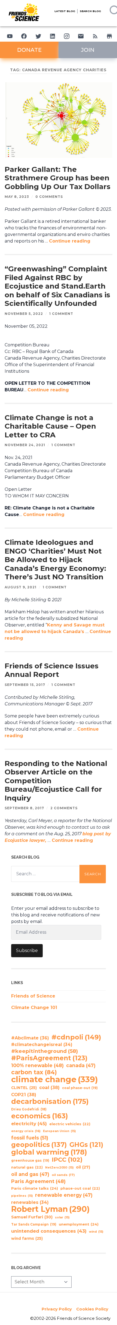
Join (87, 50)
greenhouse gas (30, 1160)
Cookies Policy (92, 1309)
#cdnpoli (76, 1037)
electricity (29, 1123)
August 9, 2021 (20, 587)
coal (49, 1087)
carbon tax (34, 1072)
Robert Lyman (50, 1209)
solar (62, 1217)
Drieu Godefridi (29, 1109)
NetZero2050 (59, 1167)
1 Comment (61, 314)
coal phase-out (80, 1088)
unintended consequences (49, 1231)
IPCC (67, 1159)
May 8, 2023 (17, 197)
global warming (49, 1152)
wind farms (27, 1238)
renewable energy (64, 1195)
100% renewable (37, 1065)
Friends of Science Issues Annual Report (51, 670)
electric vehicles (69, 1124)
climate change (54, 1079)
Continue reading (69, 241)
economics (39, 1116)
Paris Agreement (38, 1181)
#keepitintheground (44, 1051)
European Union (59, 1131)
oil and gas (30, 1174)
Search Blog (90, 11)
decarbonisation (50, 1101)
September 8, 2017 (24, 808)
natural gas (27, 1167)
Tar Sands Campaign (33, 1224)
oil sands (63, 1175)
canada (81, 1065)
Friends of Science (33, 996)
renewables (30, 1202)
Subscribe (27, 950)
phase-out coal (80, 1188)
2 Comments (64, 808)
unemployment (78, 1224)
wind (96, 1231)
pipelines (22, 1196)
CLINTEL (24, 1087)
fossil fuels (29, 1138)
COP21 (23, 1094)
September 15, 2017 (25, 685)
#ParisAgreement (49, 1058)
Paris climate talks (34, 1188)
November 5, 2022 (24, 314)
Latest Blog (64, 11)
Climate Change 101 (34, 1007)
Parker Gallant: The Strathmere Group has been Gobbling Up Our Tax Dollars (57, 178)
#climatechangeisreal (41, 1044)
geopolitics (39, 1144)
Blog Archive (26, 1267)
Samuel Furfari (32, 1217)
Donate (29, 50)
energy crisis (26, 1131)
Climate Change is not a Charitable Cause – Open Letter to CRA (50, 426)
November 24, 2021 (25, 445)
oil (83, 1167)
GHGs (86, 1144)
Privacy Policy (57, 1309)
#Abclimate (30, 1038)
